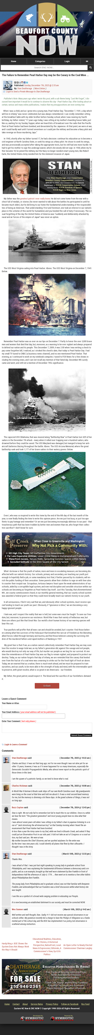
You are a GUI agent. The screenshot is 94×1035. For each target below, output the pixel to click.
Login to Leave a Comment (16, 744)
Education (56, 939)
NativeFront (50, 945)
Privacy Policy (52, 1004)
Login (67, 61)
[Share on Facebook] (25, 82)
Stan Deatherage (24, 88)
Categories (40, 61)
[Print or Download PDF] (21, 82)
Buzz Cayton (17, 807)
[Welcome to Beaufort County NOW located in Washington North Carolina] (47, 28)
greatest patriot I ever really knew (35, 198)
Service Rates (37, 1004)
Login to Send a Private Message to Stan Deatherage (28, 91)
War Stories (41, 942)
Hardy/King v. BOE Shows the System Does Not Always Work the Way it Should (15, 946)
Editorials (55, 948)
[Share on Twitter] (27, 82)
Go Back (47, 685)
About (25, 1004)
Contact (16, 1004)
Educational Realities (42, 939)
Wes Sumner (17, 909)
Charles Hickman (19, 785)
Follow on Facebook (69, 1004)
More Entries (40, 88)
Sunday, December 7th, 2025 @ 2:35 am (41, 85)
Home (13, 61)
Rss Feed (85, 1004)
